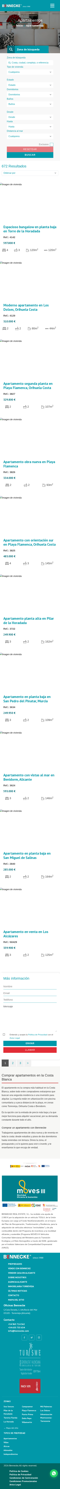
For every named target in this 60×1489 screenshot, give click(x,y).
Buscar (30, 155)
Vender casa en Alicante (21, 1272)
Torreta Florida (10, 1417)
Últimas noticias (17, 1290)
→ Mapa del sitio (11, 1428)
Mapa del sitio (16, 1299)
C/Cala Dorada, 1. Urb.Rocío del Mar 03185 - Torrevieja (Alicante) (20, 1311)
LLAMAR (30, 1050)
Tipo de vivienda (15, 67)
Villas (6, 1442)
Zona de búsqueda (16, 57)
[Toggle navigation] (52, 5)
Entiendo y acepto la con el (31, 1036)
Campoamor (27, 1406)
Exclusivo (44, 144)
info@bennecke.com (18, 1330)
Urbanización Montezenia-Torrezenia (46, 1417)
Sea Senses (9, 1406)
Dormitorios (12, 89)
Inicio (19, 25)
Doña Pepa (26, 1418)
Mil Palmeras (46, 1406)
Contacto (13, 1295)
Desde (10, 112)
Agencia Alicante (17, 1281)
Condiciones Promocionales (23, 1481)
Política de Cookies (18, 1471)
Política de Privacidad (37, 1034)
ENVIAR (30, 1043)
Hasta (10, 121)
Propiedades (15, 1264)
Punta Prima (27, 1414)
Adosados (8, 1450)
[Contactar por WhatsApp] (54, 1473)
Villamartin (27, 1422)
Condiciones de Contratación (23, 1477)
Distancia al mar (15, 131)
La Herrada (9, 1421)
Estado (10, 80)
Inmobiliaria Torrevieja (21, 1286)
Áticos (6, 1446)
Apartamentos (10, 1438)
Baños (10, 99)
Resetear (30, 149)
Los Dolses (45, 1410)
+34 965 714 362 (16, 1324)
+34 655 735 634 (16, 1327)
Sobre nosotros (17, 1277)
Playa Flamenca (29, 1410)
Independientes (11, 1454)
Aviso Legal (15, 1038)
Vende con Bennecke (19, 1268)
